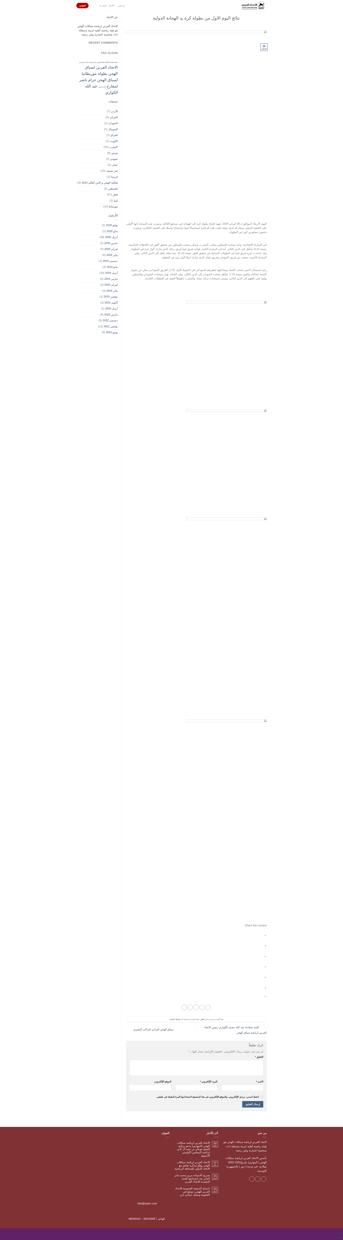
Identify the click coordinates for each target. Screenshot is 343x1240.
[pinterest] (259, 976)
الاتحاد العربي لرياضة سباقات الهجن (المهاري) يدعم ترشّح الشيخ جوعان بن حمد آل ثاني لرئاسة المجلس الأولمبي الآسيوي (193, 1149)
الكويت (114, 141)
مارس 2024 (111, 278)
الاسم (259, 1081)
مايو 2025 (112, 231)
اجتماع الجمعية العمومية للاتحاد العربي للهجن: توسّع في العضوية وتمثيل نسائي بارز (192, 1191)
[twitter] (259, 944)
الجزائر (114, 117)
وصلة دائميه (175, 1019)
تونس (114, 152)
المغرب (113, 146)
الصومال (113, 129)
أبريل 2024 (111, 272)
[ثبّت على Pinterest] (190, 1007)
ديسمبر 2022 (110, 320)
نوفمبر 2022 (111, 326)
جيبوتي (114, 158)
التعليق (259, 1056)
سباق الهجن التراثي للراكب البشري (153, 1029)
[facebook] (259, 934)
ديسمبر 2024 (110, 260)
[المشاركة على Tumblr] (184, 1007)
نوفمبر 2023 (111, 296)
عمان (115, 164)
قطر (202, 1019)
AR (341, 1233)
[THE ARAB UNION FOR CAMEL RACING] (253, 5)
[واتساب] (259, 987)
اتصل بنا (103, 5)
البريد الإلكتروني (208, 1081)
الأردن (114, 111)
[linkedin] (259, 955)
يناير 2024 (112, 290)
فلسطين (113, 188)
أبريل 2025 (111, 237)
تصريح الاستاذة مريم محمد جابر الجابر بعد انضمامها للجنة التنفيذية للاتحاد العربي (192, 1178)
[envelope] (259, 966)
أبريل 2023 (111, 308)
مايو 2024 (112, 266)
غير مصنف (112, 170)
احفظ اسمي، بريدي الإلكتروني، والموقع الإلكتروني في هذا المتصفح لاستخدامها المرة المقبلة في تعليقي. (207, 1096)
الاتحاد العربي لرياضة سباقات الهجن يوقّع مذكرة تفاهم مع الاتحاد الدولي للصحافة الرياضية (192, 1165)
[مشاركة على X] (202, 1007)
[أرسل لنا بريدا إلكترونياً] (252, 1179)
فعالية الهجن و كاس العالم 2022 (100, 182)
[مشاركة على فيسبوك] (208, 1007)
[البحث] (96, 5)
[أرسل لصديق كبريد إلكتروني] (196, 1007)
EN (337, 1237)
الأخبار (111, 5)
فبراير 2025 (111, 248)
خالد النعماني (102, 87)
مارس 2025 (111, 243)
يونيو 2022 (112, 332)
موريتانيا (113, 206)
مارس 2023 (111, 314)
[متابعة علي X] (257, 1179)
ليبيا (116, 200)
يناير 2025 (112, 255)
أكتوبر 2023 (111, 302)
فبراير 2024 (111, 284)
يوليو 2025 (112, 225)
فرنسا (114, 176)
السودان (113, 123)
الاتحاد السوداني (84, 62)
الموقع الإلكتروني (162, 1081)
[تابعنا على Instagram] (263, 1179)
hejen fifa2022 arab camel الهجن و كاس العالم (103, 62)
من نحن (121, 5)
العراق (114, 135)
